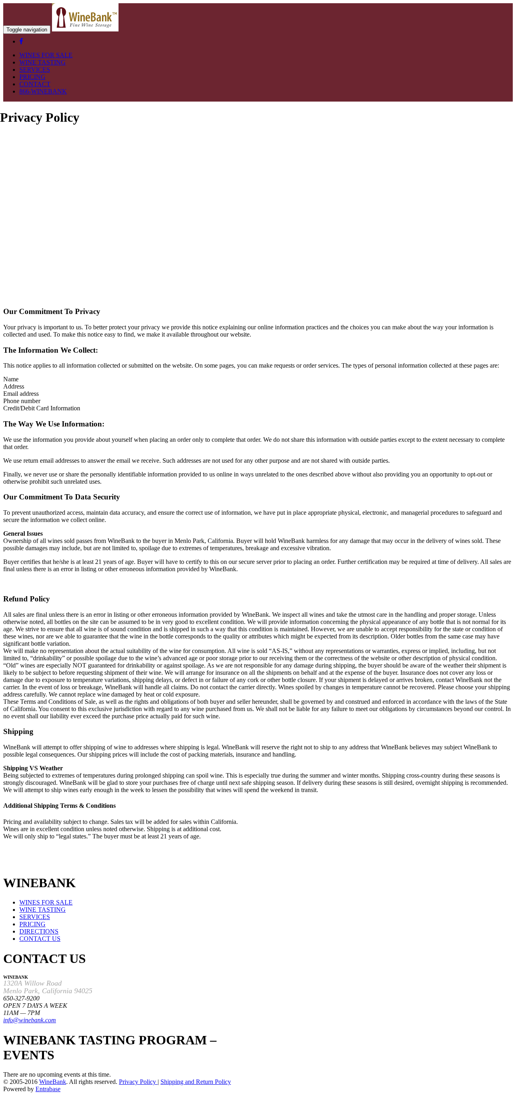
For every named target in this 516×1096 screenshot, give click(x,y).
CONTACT (34, 84)
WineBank (52, 1081)
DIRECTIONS (38, 931)
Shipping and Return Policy (195, 1081)
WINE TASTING (42, 62)
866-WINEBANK (43, 91)
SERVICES (34, 69)
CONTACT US (39, 938)
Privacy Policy (138, 1081)
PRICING (32, 76)
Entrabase (47, 1089)
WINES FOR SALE (46, 55)
